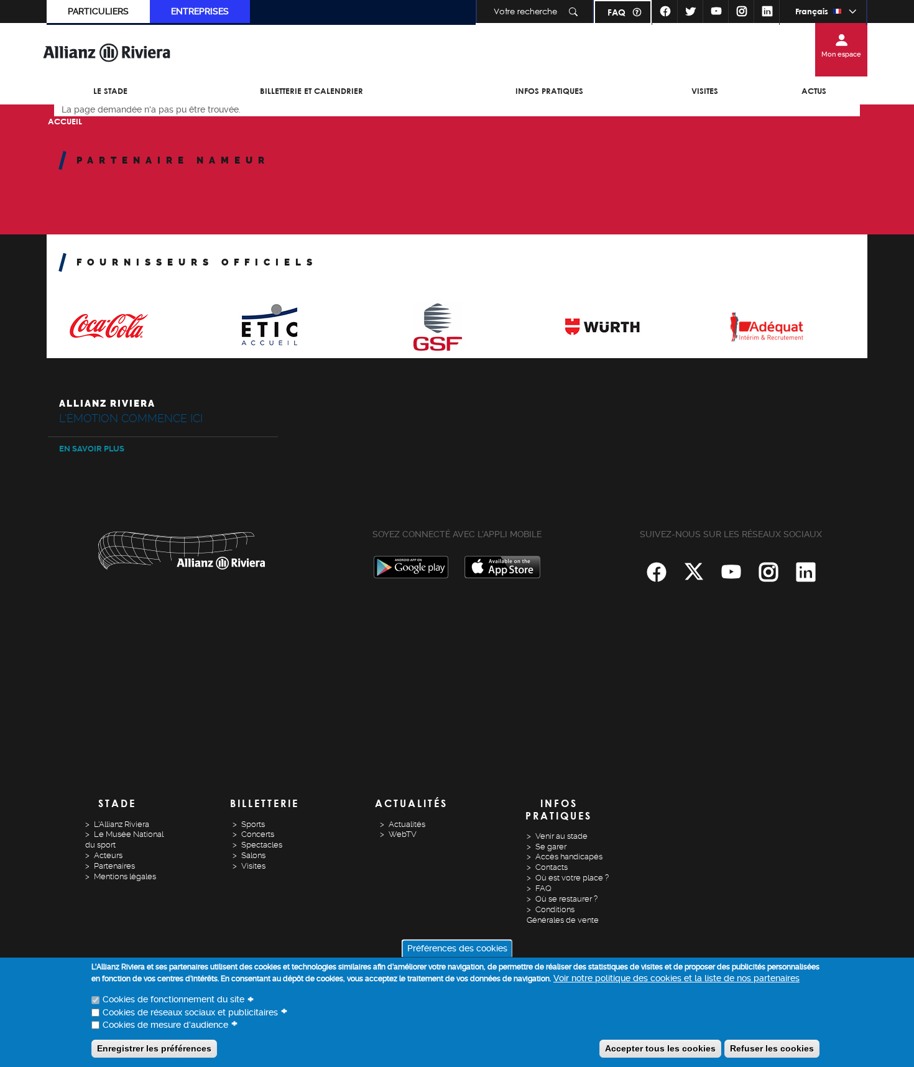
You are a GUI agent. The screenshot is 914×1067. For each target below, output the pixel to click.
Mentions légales (125, 876)
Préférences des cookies (457, 949)
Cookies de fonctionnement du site (173, 1000)
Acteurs (108, 855)
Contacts (551, 867)
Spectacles (261, 844)
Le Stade (110, 91)
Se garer (550, 846)
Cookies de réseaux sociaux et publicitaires (190, 1012)
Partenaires (114, 866)
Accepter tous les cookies (660, 1048)
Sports (253, 824)
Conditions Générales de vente (563, 915)
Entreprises (200, 11)
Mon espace (841, 54)
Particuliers (98, 11)
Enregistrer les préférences (154, 1048)
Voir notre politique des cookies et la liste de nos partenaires (676, 979)
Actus (813, 91)
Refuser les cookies (772, 1048)
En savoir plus (91, 448)
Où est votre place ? (572, 877)
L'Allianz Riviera (121, 824)
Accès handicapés (568, 856)
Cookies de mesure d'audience (165, 1025)
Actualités (407, 824)
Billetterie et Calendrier (311, 91)
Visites (704, 91)
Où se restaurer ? (566, 898)
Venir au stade (561, 836)
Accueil (65, 121)
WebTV (403, 834)
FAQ (616, 12)
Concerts (257, 834)
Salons (253, 855)
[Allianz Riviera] (107, 52)
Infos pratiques (549, 91)
